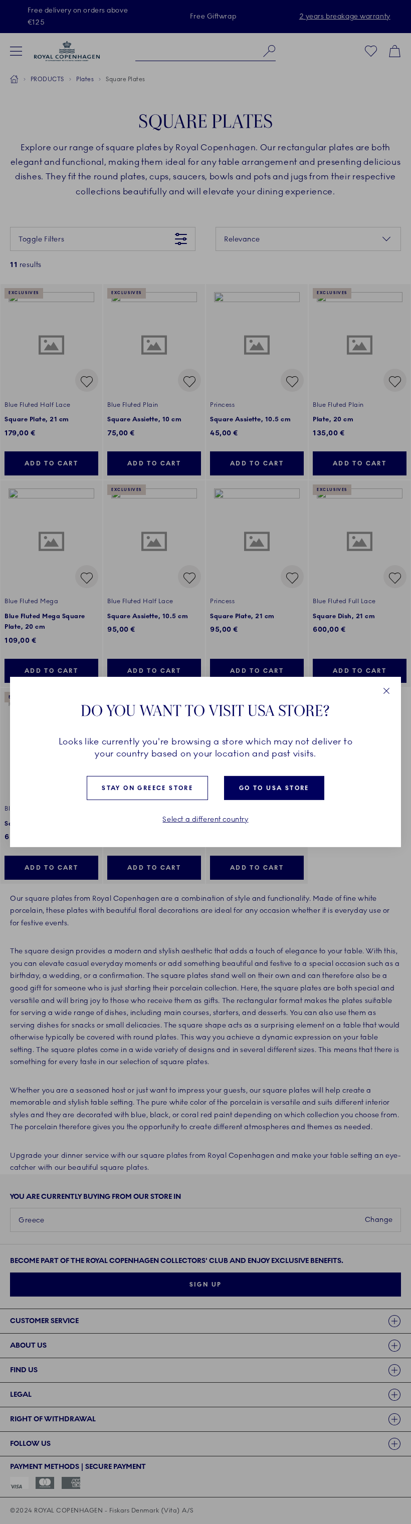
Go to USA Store (274, 788)
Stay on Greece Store (147, 788)
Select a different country (205, 819)
